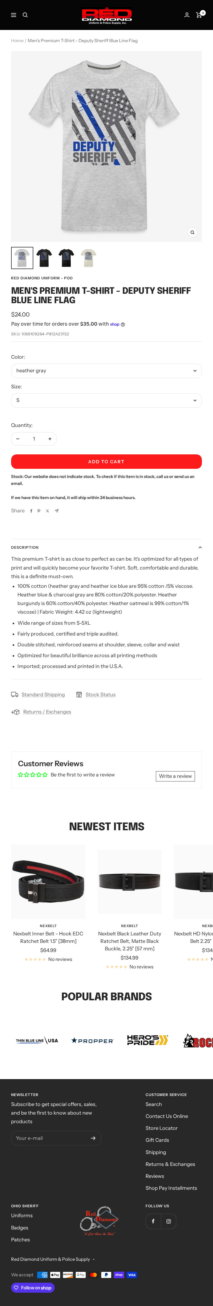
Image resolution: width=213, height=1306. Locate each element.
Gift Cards (157, 1140)
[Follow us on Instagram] (168, 1221)
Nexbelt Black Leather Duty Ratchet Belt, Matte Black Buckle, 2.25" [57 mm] (129, 941)
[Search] (25, 14)
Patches (20, 1240)
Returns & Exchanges (170, 1164)
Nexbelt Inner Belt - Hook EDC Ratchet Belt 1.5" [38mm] (48, 937)
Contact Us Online (167, 1116)
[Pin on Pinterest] (38, 511)
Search (154, 1104)
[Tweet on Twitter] (47, 511)
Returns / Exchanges (47, 712)
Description (25, 547)
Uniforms (22, 1216)
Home (17, 40)
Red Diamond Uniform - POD (42, 278)
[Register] (93, 1138)
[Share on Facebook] (31, 511)
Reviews (155, 1176)
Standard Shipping (43, 695)
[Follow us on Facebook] (153, 1221)
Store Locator (162, 1128)
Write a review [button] (175, 776)
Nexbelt (48, 926)
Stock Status (101, 695)
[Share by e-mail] (57, 511)
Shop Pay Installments (171, 1188)
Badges (19, 1228)
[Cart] (199, 15)
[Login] (186, 14)
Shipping (156, 1152)
